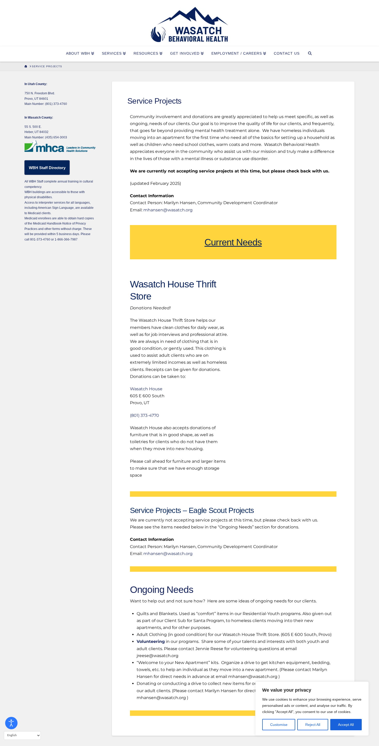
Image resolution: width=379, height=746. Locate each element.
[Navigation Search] (310, 54)
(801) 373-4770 (144, 415)
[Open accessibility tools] (11, 723)
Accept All (346, 725)
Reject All (312, 725)
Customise (278, 725)
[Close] (363, 686)
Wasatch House (146, 388)
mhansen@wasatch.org (168, 210)
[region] (312, 709)
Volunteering (151, 641)
